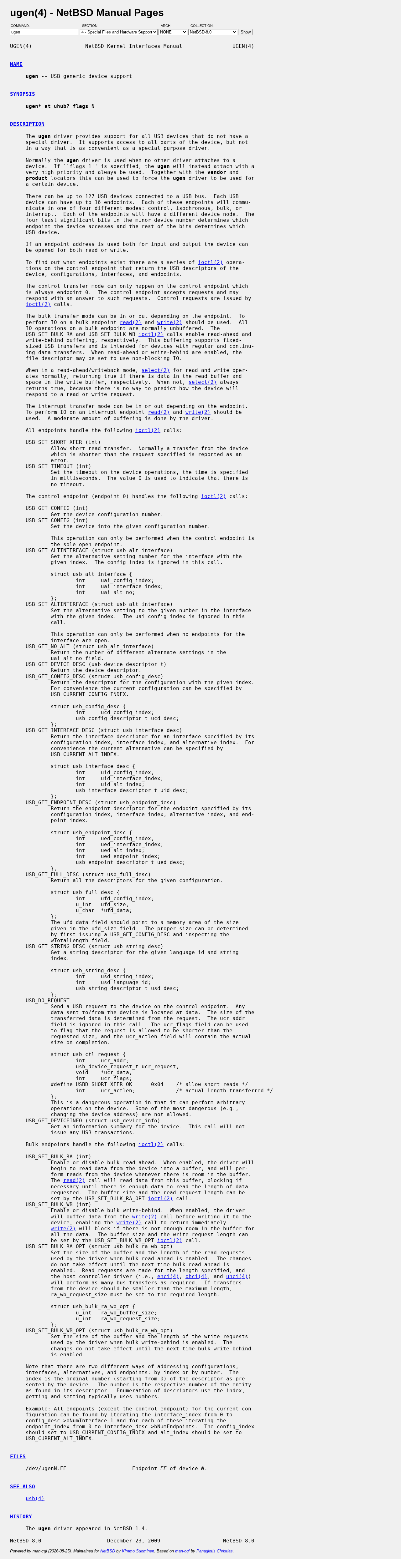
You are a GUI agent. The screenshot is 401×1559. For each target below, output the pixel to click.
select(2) (156, 370)
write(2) (169, 322)
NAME (16, 64)
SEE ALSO (22, 1487)
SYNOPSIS (22, 94)
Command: (22, 26)
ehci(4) (168, 1276)
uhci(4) (237, 1276)
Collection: (202, 26)
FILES (18, 1457)
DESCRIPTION (27, 124)
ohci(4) (196, 1276)
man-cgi (182, 1551)
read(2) (131, 322)
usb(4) (35, 1498)
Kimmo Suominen (138, 1551)
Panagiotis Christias (214, 1551)
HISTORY (21, 1517)
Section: (91, 26)
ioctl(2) (210, 262)
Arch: (169, 26)
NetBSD (107, 1551)
